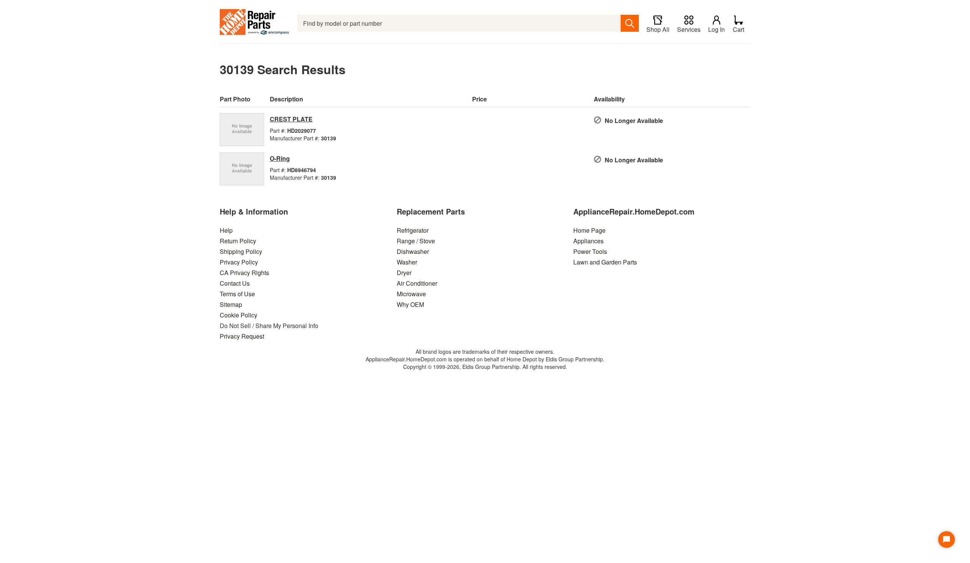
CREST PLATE (291, 119)
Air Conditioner (417, 283)
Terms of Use (237, 293)
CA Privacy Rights (244, 272)
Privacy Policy (239, 262)
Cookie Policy (238, 315)
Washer (407, 262)
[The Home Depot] (255, 23)
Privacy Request (242, 336)
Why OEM (410, 304)
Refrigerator (413, 230)
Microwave (411, 293)
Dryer (404, 272)
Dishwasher (413, 251)
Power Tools (590, 251)
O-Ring (280, 158)
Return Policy (238, 240)
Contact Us (235, 283)
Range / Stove (416, 240)
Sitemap (231, 304)
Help (226, 230)
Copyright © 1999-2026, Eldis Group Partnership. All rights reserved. (485, 366)
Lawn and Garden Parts (605, 262)
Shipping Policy (241, 251)
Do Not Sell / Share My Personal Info (269, 325)
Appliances (588, 240)
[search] (630, 23)
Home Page (589, 230)
